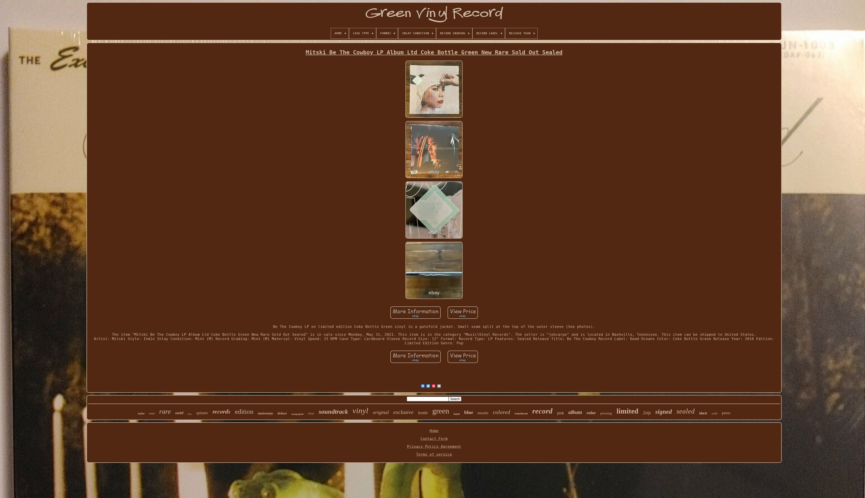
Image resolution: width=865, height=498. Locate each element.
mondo (483, 413)
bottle (423, 412)
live (190, 414)
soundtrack (333, 411)
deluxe (282, 413)
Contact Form (434, 438)
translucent (521, 413)
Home (434, 431)
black (703, 413)
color (591, 412)
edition (244, 411)
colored (501, 412)
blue (468, 412)
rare (165, 411)
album (575, 412)
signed (663, 411)
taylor (141, 413)
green (440, 411)
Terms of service (434, 454)
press (726, 413)
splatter (202, 413)
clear (311, 413)
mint (152, 413)
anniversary (265, 413)
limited (627, 411)
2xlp (647, 412)
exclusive (403, 412)
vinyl (360, 410)
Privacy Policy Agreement (434, 446)
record (542, 411)
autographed (297, 414)
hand (457, 414)
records (221, 411)
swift (714, 413)
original (381, 412)
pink (560, 413)
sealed (685, 411)
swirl (179, 413)
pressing (606, 413)
